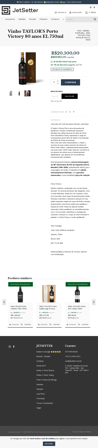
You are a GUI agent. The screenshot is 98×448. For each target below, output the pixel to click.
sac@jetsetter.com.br (73, 361)
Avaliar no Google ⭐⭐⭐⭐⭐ (48, 352)
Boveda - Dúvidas (43, 356)
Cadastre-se (62, 12)
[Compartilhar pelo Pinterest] (73, 112)
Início (79, 30)
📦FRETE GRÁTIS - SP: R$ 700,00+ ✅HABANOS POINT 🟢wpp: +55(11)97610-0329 (49, 2)
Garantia (39, 384)
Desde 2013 (41, 366)
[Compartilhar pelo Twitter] (70, 112)
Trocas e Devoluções (44, 403)
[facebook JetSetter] (94, 7)
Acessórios (10, 19)
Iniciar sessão (77, 12)
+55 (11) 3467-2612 (72, 356)
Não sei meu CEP (56, 101)
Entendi (49, 444)
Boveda (32, 19)
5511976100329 (71, 352)
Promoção (40, 398)
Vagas (38, 408)
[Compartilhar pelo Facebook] (66, 112)
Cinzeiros (55, 19)
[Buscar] (95, 19)
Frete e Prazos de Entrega (46, 380)
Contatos (40, 361)
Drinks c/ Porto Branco (45, 370)
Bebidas (22, 19)
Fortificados (79, 33)
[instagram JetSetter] (90, 7)
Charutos (44, 19)
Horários (39, 389)
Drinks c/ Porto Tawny (45, 375)
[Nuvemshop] (81, 432)
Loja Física (40, 394)
